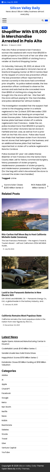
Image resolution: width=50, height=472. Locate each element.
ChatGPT (6, 389)
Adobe (5, 375)
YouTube (6, 452)
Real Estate (7, 425)
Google (5, 398)
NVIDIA (4, 420)
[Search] (42, 20)
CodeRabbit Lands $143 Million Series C (19, 348)
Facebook (6, 393)
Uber (4, 443)
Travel (4, 438)
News (5, 28)
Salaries (5, 429)
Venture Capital (9, 447)
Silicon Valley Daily (25, 8)
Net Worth (6, 407)
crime (13, 178)
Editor (6, 45)
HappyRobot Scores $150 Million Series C (20, 357)
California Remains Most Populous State (22, 315)
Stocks (5, 434)
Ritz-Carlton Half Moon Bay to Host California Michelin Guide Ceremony (24, 235)
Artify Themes (22, 468)
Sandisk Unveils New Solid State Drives (19, 353)
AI (2, 379)
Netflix (4, 411)
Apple (4, 384)
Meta (4, 402)
